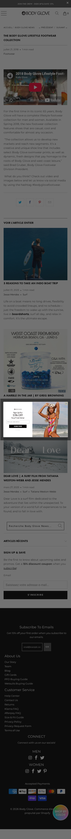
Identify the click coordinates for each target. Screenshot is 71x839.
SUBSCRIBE (18, 426)
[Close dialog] (66, 403)
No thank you (18, 429)
